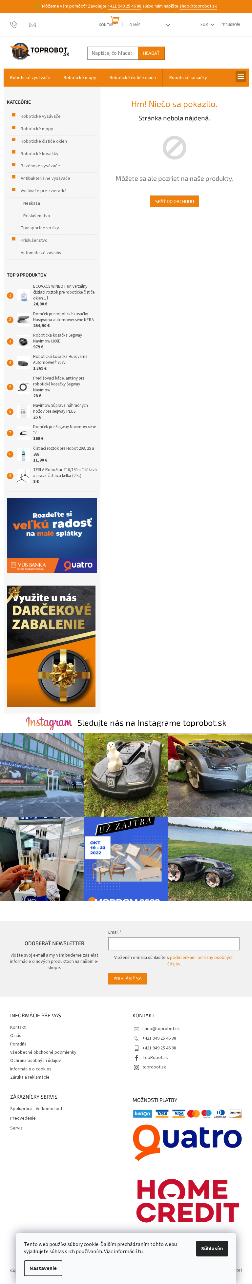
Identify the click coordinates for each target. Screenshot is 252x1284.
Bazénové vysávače (40, 166)
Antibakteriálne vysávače (45, 178)
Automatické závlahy (41, 253)
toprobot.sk (154, 1067)
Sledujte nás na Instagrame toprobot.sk (151, 722)
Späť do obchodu (174, 201)
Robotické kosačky (39, 154)
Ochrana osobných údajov (35, 1060)
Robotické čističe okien (44, 141)
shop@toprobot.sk (198, 6)
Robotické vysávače (41, 116)
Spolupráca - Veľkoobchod (36, 1109)
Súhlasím (212, 1248)
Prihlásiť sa (128, 978)
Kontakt (107, 25)
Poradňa (18, 1044)
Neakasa (31, 203)
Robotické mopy (37, 129)
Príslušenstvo (36, 216)
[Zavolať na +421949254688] (20, 24)
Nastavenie (43, 1268)
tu (140, 1251)
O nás (134, 25)
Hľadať (151, 53)
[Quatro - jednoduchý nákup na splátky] (52, 535)
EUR (204, 25)
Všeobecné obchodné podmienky (43, 1052)
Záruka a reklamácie (30, 1077)
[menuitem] (30, 78)
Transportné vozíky (40, 228)
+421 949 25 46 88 (124, 6)
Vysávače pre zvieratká (44, 191)
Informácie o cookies (31, 1069)
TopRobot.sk (155, 1057)
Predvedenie (23, 1118)
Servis (16, 1128)
